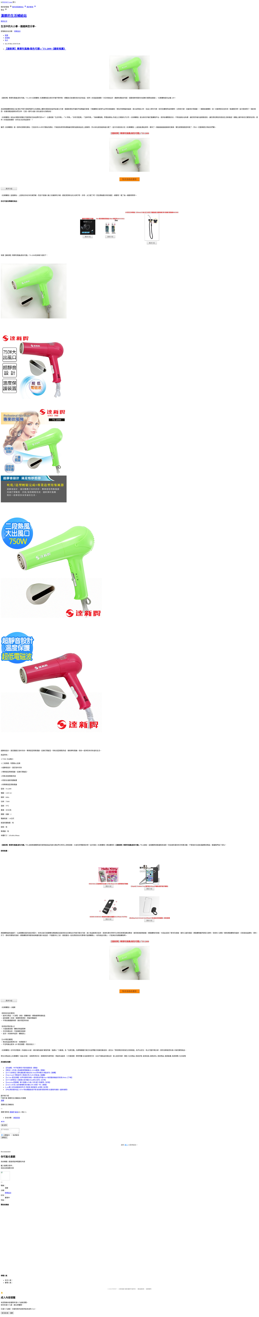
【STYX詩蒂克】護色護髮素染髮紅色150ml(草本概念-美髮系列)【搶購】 (31, 1072)
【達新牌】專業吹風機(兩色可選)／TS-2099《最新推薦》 (35, 48)
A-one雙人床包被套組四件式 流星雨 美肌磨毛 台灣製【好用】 (27, 1087)
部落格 (7, 38)
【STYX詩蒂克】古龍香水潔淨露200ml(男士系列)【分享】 (26, 1080)
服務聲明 (148, 1289)
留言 (16, 1112)
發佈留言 (4, 1137)
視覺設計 (17, 31)
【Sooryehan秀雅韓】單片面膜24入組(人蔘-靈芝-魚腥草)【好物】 (28, 1082)
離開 (11, 1313)
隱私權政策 (141, 1289)
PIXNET (114, 1289)
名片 (6, 40)
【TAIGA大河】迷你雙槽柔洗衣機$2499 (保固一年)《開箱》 (26, 1085)
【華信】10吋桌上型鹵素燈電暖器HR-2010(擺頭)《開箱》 (25, 1070)
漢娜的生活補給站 (14, 15)
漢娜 (2, 1100)
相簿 (6, 35)
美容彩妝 (16, 1118)
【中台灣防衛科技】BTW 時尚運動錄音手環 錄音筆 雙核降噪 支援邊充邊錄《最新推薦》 (36, 1089)
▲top (2, 1121)
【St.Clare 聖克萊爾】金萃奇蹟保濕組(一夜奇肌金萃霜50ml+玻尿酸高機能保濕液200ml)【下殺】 (39, 1077)
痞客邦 (12, 1112)
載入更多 (4, 1125)
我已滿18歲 (5, 1313)
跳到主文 (4, 21)
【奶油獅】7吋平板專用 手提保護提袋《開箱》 (21, 1068)
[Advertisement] (129, 1238)
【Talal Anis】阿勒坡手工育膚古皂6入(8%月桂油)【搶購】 (25, 1075)
